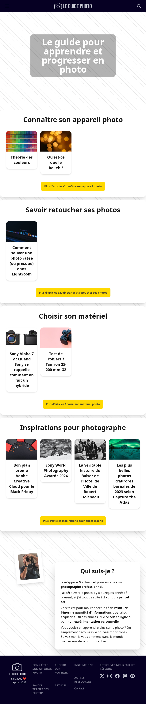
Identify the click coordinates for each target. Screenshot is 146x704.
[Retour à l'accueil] (72, 6)
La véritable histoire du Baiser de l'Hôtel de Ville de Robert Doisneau (90, 481)
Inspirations (83, 665)
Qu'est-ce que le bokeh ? (56, 162)
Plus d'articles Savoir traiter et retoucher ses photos (73, 292)
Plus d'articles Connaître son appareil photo (73, 186)
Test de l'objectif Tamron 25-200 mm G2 (56, 361)
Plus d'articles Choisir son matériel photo (73, 404)
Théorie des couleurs (22, 160)
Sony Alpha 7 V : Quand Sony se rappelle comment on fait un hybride (22, 369)
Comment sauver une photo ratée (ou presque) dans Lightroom (22, 261)
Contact (79, 688)
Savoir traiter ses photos (41, 689)
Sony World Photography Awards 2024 (56, 470)
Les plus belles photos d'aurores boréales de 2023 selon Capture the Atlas (124, 484)
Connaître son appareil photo (42, 668)
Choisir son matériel (61, 668)
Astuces (61, 685)
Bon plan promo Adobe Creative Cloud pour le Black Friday (21, 478)
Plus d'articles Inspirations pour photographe (73, 521)
